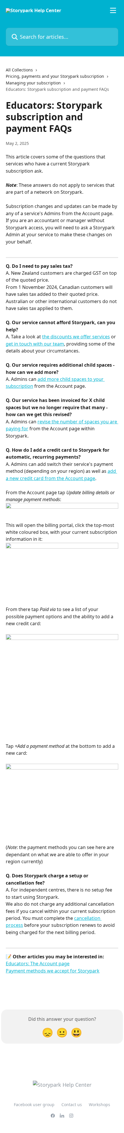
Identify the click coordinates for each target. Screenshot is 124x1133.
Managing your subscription (33, 83)
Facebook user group (34, 1104)
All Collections (19, 70)
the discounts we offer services (76, 336)
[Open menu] (113, 10)
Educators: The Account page (37, 963)
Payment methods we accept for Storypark (52, 971)
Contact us (71, 1104)
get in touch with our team (35, 344)
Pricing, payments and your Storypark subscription (55, 76)
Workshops (99, 1104)
